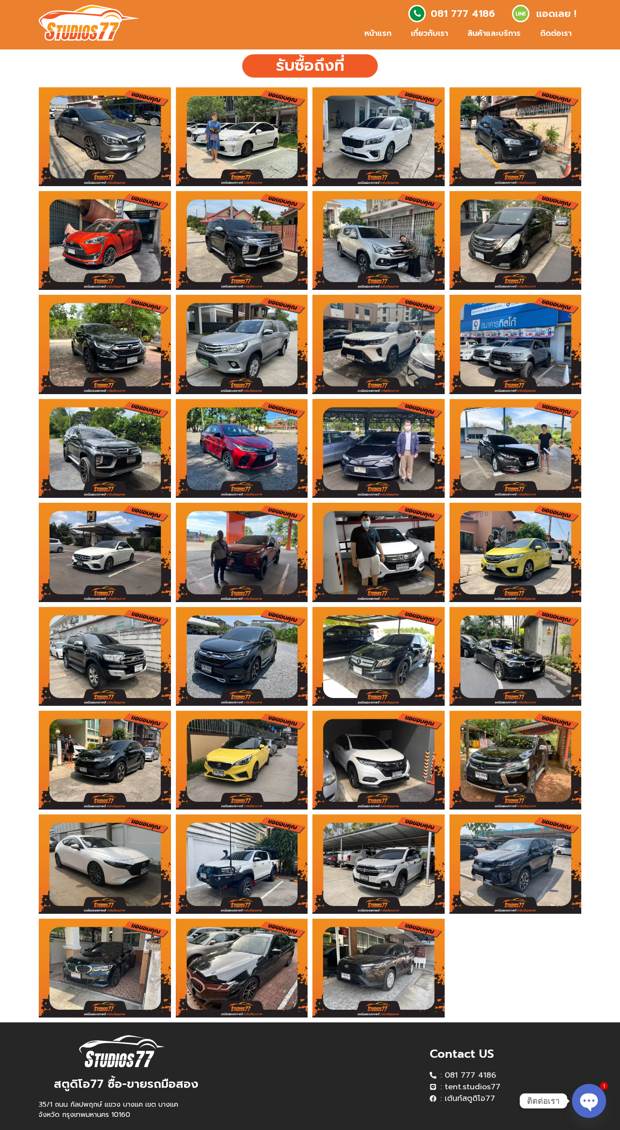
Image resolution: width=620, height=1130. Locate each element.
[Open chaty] (589, 1093)
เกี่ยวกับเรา (429, 33)
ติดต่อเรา (556, 33)
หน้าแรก (377, 33)
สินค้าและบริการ (494, 33)
